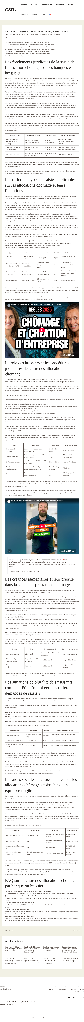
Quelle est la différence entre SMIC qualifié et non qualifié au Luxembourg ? (32, 949)
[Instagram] (83, 998)
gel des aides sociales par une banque (58, 493)
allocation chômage (12, 34)
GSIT (50, 863)
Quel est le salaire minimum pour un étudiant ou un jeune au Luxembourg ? (51, 961)
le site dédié (51, 676)
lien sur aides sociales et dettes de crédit (40, 773)
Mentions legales (5, 989)
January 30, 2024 (33, 571)
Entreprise (60, 5)
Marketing (24, 14)
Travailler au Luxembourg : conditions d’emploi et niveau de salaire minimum (13, 961)
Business (24, 5)
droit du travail (28, 34)
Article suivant (77, 931)
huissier (35, 34)
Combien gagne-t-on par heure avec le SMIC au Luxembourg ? (51, 948)
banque (21, 34)
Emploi (34, 14)
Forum (43, 14)
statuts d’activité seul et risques (67, 290)
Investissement (46, 5)
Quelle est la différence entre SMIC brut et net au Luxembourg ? (70, 960)
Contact (2, 987)
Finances (34, 5)
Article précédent (8, 931)
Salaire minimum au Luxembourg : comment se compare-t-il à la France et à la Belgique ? (70, 949)
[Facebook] (78, 998)
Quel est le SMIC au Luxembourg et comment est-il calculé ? (13, 948)
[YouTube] (73, 998)
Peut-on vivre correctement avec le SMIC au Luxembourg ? (32, 960)
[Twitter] (69, 998)
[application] (51, 15)
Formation (71, 5)
